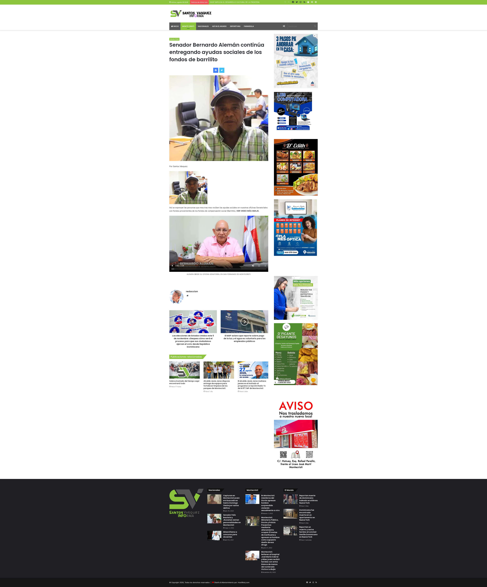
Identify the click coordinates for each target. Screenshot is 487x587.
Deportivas (235, 26)
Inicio (176, 26)
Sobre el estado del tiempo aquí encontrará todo (184, 382)
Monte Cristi (188, 26)
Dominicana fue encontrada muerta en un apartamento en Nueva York (307, 515)
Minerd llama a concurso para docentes (230, 534)
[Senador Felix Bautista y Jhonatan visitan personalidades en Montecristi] (214, 518)
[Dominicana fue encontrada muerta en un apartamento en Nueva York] (290, 513)
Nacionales (203, 26)
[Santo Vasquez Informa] (192, 13)
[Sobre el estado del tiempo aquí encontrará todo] (184, 370)
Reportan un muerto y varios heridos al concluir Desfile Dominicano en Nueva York (308, 532)
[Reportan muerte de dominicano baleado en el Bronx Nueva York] (290, 499)
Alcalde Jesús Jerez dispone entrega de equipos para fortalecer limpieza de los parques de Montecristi (217, 385)
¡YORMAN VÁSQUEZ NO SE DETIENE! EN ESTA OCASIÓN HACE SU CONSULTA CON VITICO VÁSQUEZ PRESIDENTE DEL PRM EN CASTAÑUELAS (267, 2)
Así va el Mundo (219, 26)
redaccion (192, 291)
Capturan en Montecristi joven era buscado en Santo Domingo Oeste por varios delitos (231, 501)
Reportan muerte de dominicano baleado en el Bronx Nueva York (308, 499)
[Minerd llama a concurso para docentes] (214, 535)
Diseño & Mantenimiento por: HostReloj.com (231, 582)
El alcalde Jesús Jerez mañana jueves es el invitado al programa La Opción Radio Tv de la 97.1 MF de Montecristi (252, 385)
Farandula (249, 26)
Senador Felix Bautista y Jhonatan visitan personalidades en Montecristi (232, 520)
